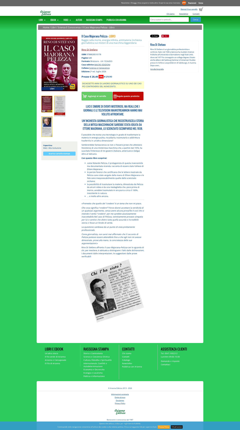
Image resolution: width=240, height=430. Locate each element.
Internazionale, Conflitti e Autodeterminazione (95, 365)
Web (45, 148)
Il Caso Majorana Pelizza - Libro (98, 27)
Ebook (53, 19)
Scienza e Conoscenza (99, 68)
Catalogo (126, 360)
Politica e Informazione (94, 376)
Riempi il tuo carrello (189, 9)
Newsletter (183, 14)
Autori (79, 19)
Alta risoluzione (54, 148)
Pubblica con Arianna (116, 19)
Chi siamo (171, 14)
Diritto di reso (120, 397)
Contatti (196, 14)
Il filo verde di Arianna (55, 356)
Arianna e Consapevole (55, 360)
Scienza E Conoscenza (69, 27)
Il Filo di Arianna (52, 363)
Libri (41, 19)
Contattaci (165, 364)
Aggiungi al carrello (97, 96)
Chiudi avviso (177, 427)
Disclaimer (120, 400)
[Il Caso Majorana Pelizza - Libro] (59, 63)
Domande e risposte (170, 361)
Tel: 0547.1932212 (169, 353)
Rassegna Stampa (94, 19)
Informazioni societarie (120, 394)
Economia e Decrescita (93, 369)
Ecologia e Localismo (92, 373)
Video (66, 19)
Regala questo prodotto (128, 96)
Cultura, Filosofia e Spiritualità (97, 360)
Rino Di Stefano (90, 49)
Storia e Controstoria (93, 353)
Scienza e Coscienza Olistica (96, 356)
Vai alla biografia (157, 69)
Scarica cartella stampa (59, 153)
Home (46, 27)
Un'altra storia (51, 353)
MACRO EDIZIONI (102, 64)
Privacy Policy (163, 427)
